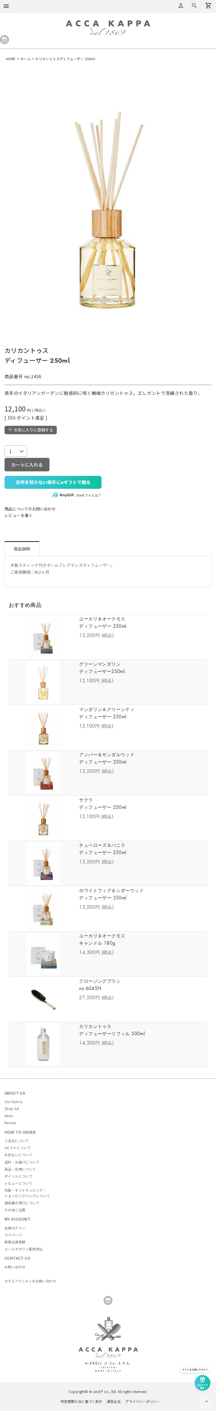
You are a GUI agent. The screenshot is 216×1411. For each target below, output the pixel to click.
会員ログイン (14, 1227)
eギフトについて (17, 1147)
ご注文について (16, 1140)
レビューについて (18, 1183)
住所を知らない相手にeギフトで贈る (53, 482)
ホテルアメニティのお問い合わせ (30, 1281)
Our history (13, 1101)
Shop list (11, 1108)
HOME (11, 58)
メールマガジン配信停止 (23, 1248)
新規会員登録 (14, 1241)
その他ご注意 (14, 1209)
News (8, 1115)
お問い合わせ (14, 1266)
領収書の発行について (21, 1202)
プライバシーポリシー (142, 1401)
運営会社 (114, 1401)
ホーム (25, 58)
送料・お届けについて (21, 1162)
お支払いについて (18, 1154)
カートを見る (194, 5)
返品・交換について (20, 1169)
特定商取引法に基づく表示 (81, 1401)
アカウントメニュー (180, 5)
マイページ (13, 1234)
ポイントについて (18, 1176)
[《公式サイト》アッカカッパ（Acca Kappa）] (108, 23)
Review (10, 1122)
